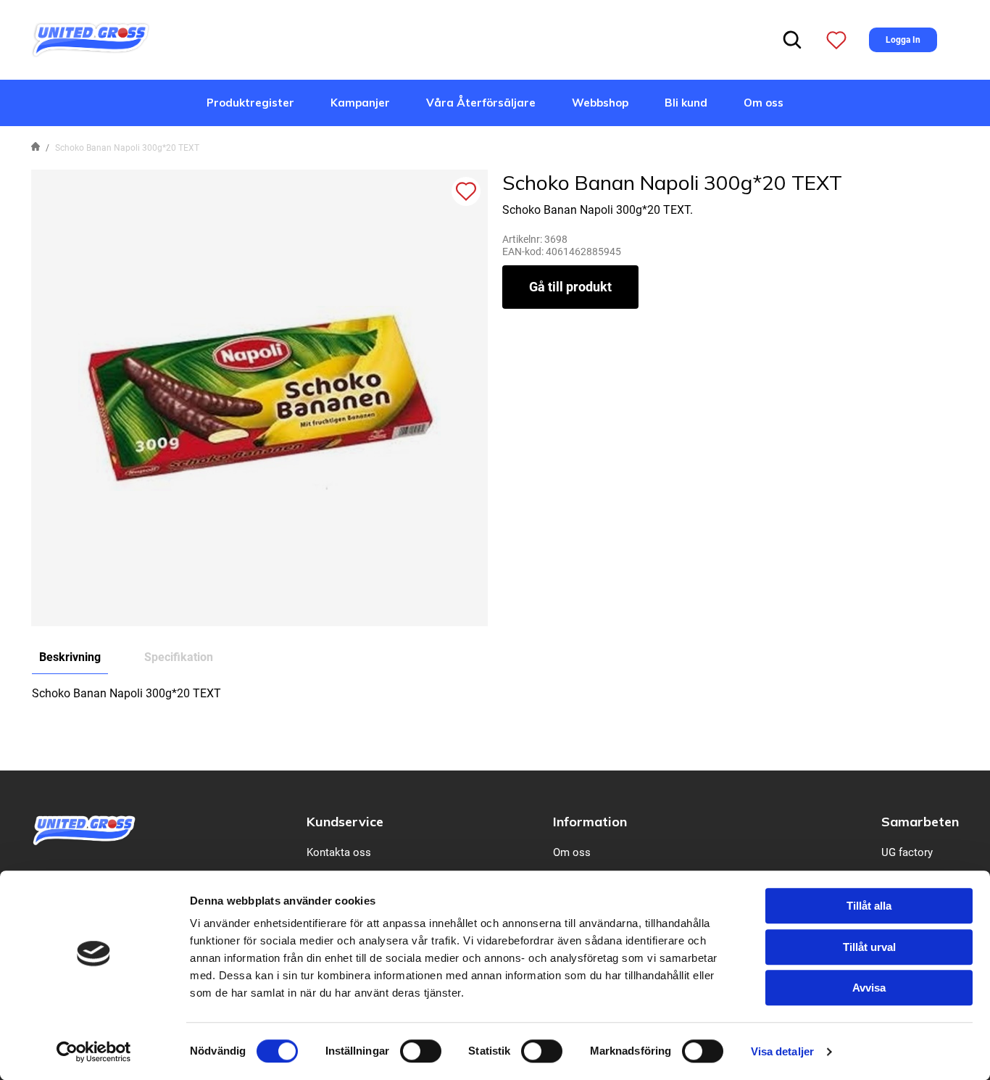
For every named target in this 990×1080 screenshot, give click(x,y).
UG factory (907, 852)
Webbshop (600, 102)
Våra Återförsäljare (481, 102)
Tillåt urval (869, 947)
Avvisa (869, 987)
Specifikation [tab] (178, 657)
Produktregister (250, 102)
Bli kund (686, 102)
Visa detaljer (782, 1051)
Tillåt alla (869, 906)
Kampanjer (360, 102)
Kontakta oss (339, 852)
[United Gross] (90, 39)
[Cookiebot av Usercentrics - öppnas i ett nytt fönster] (93, 1052)
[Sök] (792, 40)
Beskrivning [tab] (70, 657)
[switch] (420, 1051)
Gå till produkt (570, 286)
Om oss (763, 102)
